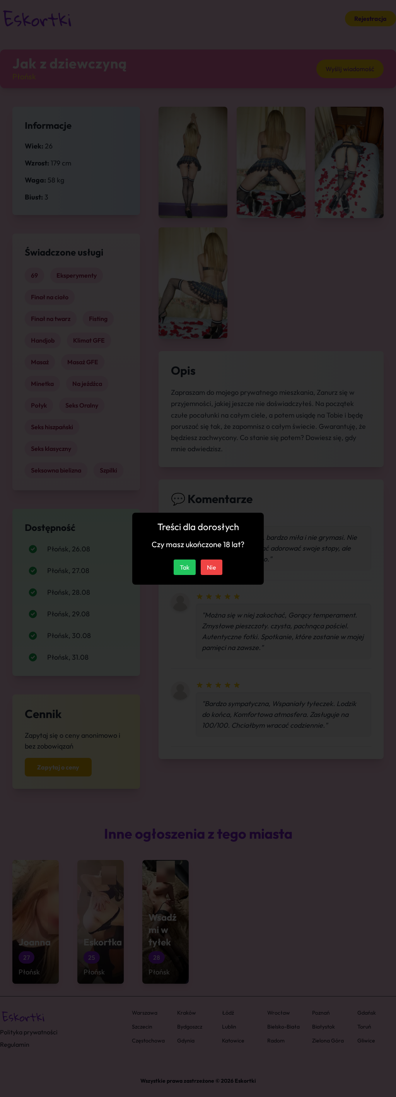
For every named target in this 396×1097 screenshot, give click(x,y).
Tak (184, 567)
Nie (211, 567)
